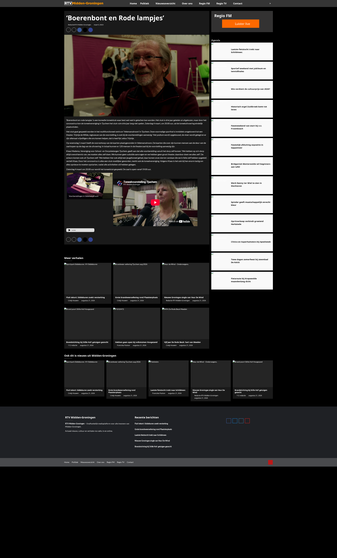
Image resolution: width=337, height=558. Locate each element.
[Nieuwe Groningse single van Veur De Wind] (185, 278)
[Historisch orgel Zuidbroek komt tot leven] (220, 109)
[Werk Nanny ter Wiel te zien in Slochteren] (220, 185)
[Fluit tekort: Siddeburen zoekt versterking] (87, 278)
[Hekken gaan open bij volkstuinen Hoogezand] (136, 323)
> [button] (270, 3)
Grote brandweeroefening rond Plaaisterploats (153, 429)
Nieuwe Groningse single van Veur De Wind (152, 441)
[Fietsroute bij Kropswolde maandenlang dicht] (220, 281)
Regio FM (204, 3)
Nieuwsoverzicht (165, 3)
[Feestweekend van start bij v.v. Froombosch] (220, 128)
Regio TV (221, 3)
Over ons (187, 3)
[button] (68, 30)
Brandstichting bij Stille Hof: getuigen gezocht (153, 447)
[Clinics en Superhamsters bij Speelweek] (220, 242)
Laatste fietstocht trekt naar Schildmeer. (151, 435)
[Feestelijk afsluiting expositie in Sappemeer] (220, 147)
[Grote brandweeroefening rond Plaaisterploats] (136, 278)
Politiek (144, 3)
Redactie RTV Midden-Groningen (79, 25)
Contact (237, 3)
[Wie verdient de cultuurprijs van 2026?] (220, 90)
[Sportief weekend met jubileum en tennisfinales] (220, 70)
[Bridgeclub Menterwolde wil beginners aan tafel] (220, 166)
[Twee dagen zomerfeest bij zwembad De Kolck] (220, 261)
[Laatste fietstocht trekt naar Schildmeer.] (220, 51)
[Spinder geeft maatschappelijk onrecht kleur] (220, 204)
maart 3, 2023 (98, 25)
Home (133, 3)
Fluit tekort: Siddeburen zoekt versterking (151, 424)
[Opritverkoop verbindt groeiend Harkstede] (220, 223)
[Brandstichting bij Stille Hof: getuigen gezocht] (87, 323)
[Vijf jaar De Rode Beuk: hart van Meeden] (185, 323)
